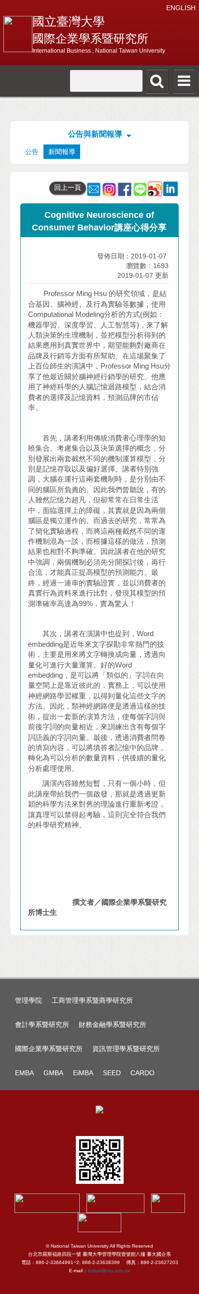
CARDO (142, 1073)
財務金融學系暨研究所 (112, 1024)
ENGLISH (181, 8)
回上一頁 (67, 187)
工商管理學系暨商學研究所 (92, 1000)
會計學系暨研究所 (42, 1024)
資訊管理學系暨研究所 (126, 1048)
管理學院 (28, 1000)
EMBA (24, 1073)
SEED (112, 1073)
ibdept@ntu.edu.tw (108, 1270)
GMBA (53, 1073)
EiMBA (83, 1073)
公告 (32, 152)
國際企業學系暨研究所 (49, 1048)
